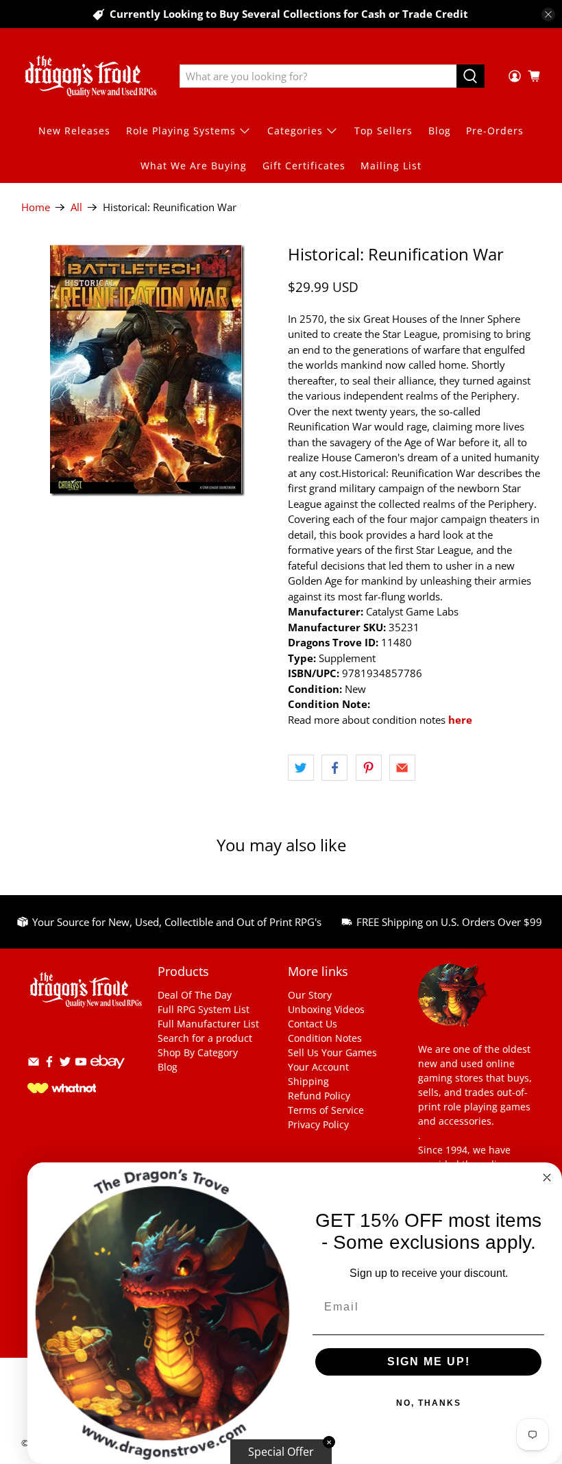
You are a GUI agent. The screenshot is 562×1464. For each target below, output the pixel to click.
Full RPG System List (203, 1009)
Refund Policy (319, 1095)
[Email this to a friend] (402, 768)
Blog (439, 130)
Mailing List (391, 165)
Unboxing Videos (326, 1009)
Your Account (318, 1066)
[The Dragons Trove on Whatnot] (61, 1089)
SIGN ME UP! (428, 1361)
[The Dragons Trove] (90, 76)
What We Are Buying (193, 165)
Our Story (310, 994)
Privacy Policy (318, 1124)
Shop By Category (198, 1052)
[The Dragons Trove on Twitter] (65, 1064)
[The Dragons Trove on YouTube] (81, 1064)
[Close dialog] (547, 1177)
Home (35, 207)
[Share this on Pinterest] (369, 768)
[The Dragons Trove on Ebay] (107, 1075)
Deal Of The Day (195, 994)
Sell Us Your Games (332, 1052)
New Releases (74, 130)
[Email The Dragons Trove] (33, 1064)
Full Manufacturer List (208, 1023)
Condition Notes (325, 1038)
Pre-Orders (495, 130)
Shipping (308, 1081)
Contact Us (312, 1023)
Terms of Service (326, 1110)
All (76, 207)
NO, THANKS (428, 1403)
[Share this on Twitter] (301, 768)
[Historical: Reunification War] (148, 370)
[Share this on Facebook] (334, 768)
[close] (548, 14)
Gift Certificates (303, 165)
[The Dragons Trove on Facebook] (49, 1064)
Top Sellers (383, 130)
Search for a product (205, 1038)
